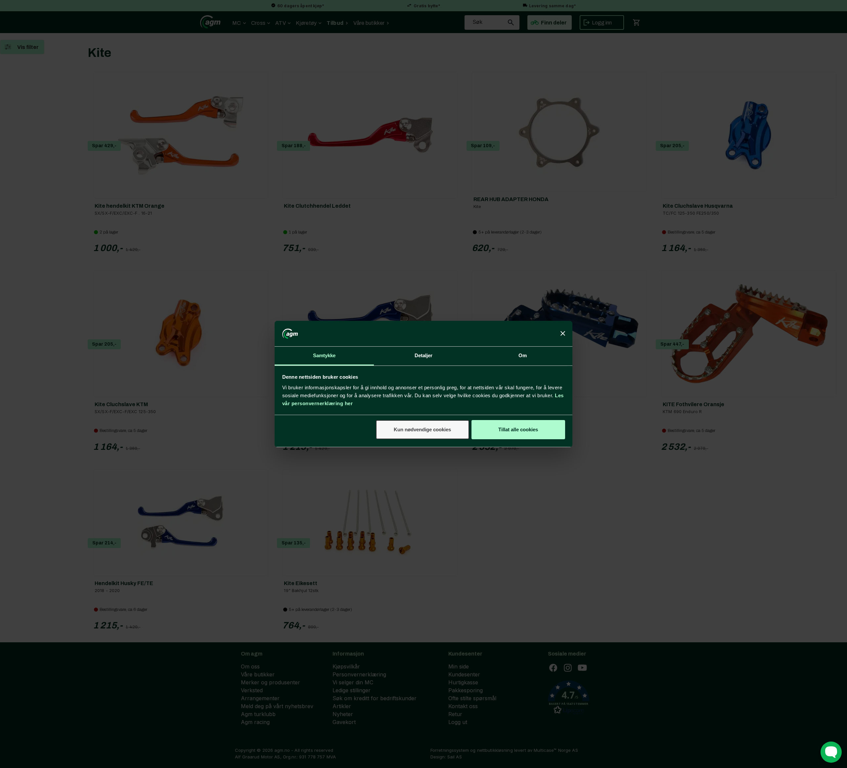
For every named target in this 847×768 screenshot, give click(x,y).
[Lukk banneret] (562, 333)
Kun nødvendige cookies (422, 429)
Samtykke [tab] (324, 355)
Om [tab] (522, 355)
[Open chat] (831, 752)
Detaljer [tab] (424, 355)
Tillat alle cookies (518, 429)
